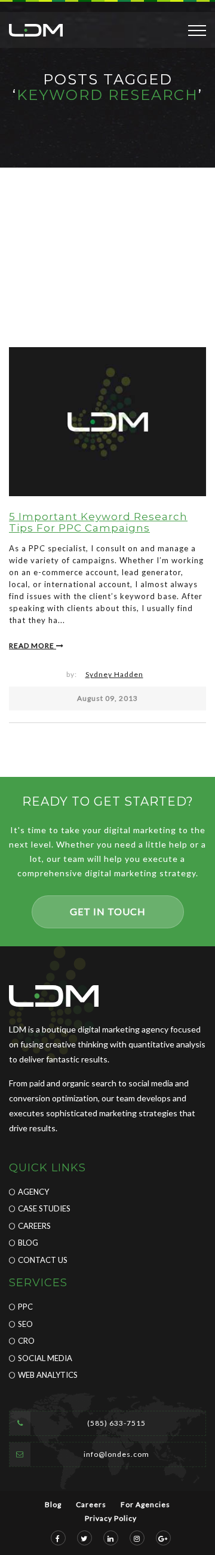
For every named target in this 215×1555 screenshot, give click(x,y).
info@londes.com (116, 1454)
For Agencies (145, 1504)
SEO (25, 1324)
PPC (25, 1306)
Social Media (45, 1358)
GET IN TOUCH (108, 911)
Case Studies (44, 1208)
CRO (26, 1341)
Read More (32, 645)
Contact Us (42, 1260)
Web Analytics (48, 1375)
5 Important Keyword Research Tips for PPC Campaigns (98, 522)
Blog (28, 1242)
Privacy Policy (111, 1518)
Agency (33, 1191)
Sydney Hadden (114, 674)
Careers (34, 1226)
